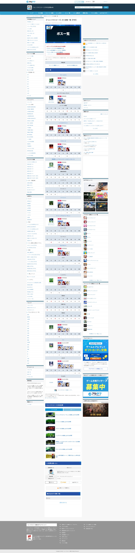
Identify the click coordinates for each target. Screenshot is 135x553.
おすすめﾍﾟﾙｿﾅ (103, 13)
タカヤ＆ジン (63, 245)
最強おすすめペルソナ (31, 307)
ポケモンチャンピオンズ (92, 290)
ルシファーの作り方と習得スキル (90, 141)
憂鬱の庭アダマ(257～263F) (32, 178)
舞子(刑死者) (29, 134)
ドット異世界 (90, 256)
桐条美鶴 (29, 210)
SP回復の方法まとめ (90, 55)
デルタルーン (90, 325)
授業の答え (85, 13)
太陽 (28, 358)
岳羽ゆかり (29, 201)
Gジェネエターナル (91, 229)
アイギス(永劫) (30, 155)
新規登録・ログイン (87, 105)
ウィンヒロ (89, 241)
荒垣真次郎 (29, 219)
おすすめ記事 (54, 409)
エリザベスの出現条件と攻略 (91, 47)
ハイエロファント (63, 122)
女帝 (28, 321)
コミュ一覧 (67, 13)
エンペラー (51, 100)
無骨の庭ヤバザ (30, 168)
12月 (28, 93)
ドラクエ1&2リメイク (91, 298)
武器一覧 (29, 372)
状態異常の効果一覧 (31, 231)
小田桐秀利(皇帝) (30, 116)
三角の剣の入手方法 (31, 259)
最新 (101, 114)
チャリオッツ (71, 159)
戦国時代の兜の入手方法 (32, 263)
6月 (28, 79)
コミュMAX (58, 13)
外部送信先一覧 (89, 528)
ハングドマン (51, 282)
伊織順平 (29, 203)
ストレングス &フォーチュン (51, 224)
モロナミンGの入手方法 (32, 245)
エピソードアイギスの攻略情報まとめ (56, 48)
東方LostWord (90, 272)
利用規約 (63, 532)
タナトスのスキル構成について (90, 118)
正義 (28, 333)
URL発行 (64, 482)
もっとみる (95, 128)
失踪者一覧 (29, 240)
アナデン (89, 237)
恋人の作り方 (29, 287)
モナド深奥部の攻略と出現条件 (92, 52)
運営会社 (63, 540)
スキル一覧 (29, 369)
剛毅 (28, 340)
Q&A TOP (85, 102)
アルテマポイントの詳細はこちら (96, 368)
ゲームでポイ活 (78, 1)
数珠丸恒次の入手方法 (31, 270)
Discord (85, 116)
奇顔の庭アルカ (30, 166)
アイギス (29, 212)
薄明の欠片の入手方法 (31, 49)
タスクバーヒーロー (91, 294)
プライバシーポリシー (90, 526)
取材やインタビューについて (68, 528)
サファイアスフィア (91, 217)
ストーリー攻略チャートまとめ (33, 24)
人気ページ (72, 409)
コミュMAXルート (30, 60)
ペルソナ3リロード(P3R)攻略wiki (43, 7)
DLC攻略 (40, 13)
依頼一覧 (29, 35)
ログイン (105, 1)
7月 (28, 81)
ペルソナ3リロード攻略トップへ (64, 390)
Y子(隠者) (29, 127)
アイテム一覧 (29, 376)
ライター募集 (64, 542)
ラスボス (51, 382)
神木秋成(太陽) (30, 150)
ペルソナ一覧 (29, 305)
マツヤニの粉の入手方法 (32, 261)
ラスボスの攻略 (30, 67)
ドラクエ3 (89, 321)
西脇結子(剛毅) (30, 132)
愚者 (28, 314)
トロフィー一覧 (30, 298)
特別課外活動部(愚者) (31, 106)
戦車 (28, 330)
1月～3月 (29, 95)
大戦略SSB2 (89, 329)
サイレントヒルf (90, 317)
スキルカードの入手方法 (32, 233)
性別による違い (30, 294)
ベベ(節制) (29, 139)
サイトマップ (64, 538)
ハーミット (63, 197)
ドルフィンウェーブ (91, 221)
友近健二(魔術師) (30, 109)
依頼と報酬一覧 (30, 252)
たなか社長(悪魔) (30, 141)
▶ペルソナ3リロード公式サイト (51, 397)
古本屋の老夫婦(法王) (31, 118)
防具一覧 (29, 374)
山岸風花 (29, 208)
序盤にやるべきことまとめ (32, 40)
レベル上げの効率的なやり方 (32, 224)
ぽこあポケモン (90, 286)
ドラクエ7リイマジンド (92, 302)
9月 (28, 86)
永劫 (28, 363)
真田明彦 (29, 205)
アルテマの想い (65, 526)
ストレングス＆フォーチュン (63, 215)
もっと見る (95, 74)
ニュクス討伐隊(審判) (31, 153)
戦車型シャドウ (51, 167)
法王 (28, 326)
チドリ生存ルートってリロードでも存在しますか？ (93, 125)
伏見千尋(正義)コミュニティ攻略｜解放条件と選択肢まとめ (96, 67)
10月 (28, 88)
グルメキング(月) (30, 148)
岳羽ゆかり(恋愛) (30, 120)
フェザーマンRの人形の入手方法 (33, 254)
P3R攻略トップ (30, 21)
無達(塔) (28, 143)
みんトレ (89, 233)
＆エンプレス (51, 102)
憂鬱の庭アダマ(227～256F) (32, 175)
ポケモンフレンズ (90, 252)
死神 (28, 344)
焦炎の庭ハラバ (30, 173)
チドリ (63, 321)
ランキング (105, 114)
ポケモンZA (89, 306)
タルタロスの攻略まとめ (72, 65)
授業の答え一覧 (30, 31)
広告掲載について (65, 534)
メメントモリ (90, 276)
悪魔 (28, 349)
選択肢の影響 (29, 284)
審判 (28, 360)
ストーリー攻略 (49, 13)
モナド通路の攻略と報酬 (90, 58)
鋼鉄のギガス (29, 185)
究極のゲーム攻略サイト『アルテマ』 (70, 524)
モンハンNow (90, 249)
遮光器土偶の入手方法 (31, 268)
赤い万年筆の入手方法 (31, 247)
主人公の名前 (29, 44)
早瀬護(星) (29, 146)
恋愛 (28, 328)
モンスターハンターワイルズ (93, 310)
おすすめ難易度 (30, 289)
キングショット (90, 245)
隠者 (28, 335)
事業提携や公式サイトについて (68, 530)
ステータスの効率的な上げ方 (32, 47)
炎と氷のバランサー (31, 189)
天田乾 (28, 217)
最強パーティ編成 (30, 42)
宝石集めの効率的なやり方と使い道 (93, 64)
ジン (63, 339)
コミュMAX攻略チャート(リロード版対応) (57, 50)
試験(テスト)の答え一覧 (31, 238)
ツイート (52, 482)
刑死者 (28, 342)
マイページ (86, 107)
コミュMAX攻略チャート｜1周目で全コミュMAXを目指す (96, 44)
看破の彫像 (29, 192)
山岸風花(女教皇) (30, 111)
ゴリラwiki (29, 404)
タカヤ (51, 366)
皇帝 (28, 323)
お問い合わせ (64, 536)
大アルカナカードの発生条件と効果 (34, 282)
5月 (28, 77)
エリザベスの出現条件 (88, 123)
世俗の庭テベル (30, 164)
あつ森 (88, 314)
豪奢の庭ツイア (30, 171)
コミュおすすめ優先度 (58, 52)
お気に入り (76, 482)
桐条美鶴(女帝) (30, 113)
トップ (31, 13)
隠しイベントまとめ (31, 276)
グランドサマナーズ (91, 268)
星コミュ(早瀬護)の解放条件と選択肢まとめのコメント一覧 (95, 138)
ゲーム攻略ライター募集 (91, 524)
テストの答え (94, 13)
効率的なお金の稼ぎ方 (31, 226)
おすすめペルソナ (30, 309)
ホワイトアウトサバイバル (92, 260)
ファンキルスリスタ (91, 225)
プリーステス (63, 75)
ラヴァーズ (63, 141)
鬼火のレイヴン (30, 187)
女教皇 (28, 319)
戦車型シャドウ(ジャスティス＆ (60, 159)
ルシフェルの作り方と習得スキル (90, 145)
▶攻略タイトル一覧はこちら (96, 280)
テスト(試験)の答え (31, 65)
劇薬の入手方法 (30, 266)
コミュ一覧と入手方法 (31, 26)
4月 (28, 74)
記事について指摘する (64, 488)
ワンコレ (89, 264)
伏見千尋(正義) (30, 125)
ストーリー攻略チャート (54, 65)
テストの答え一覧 (30, 33)
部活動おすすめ (30, 291)
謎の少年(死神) (30, 136)
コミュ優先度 (76, 13)
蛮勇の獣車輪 (29, 182)
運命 (28, 337)
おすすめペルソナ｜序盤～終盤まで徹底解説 (94, 61)
